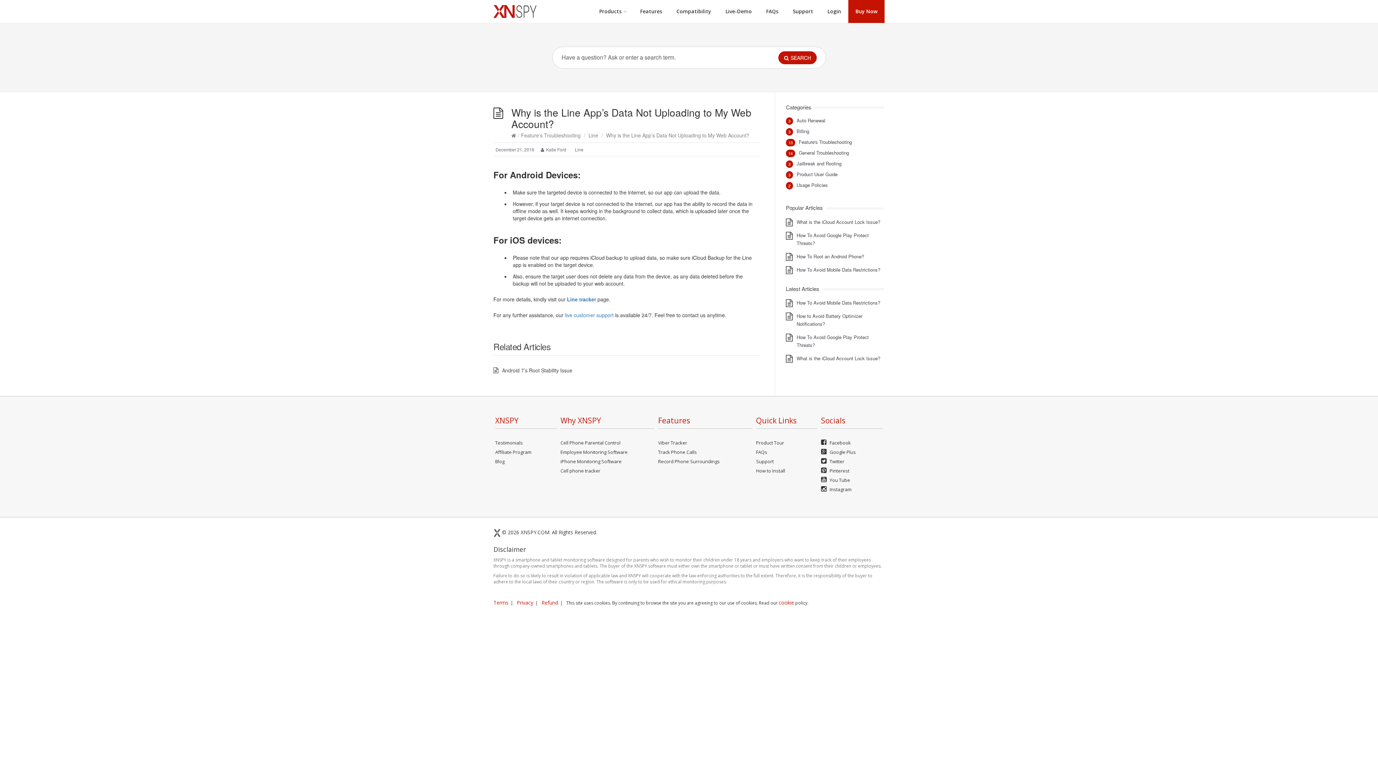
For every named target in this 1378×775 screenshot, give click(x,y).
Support (803, 11)
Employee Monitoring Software (594, 452)
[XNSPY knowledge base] (514, 11)
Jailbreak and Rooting (819, 163)
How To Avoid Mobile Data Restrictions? (838, 269)
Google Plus (842, 452)
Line (593, 135)
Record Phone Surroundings (689, 461)
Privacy (525, 602)
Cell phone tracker (580, 471)
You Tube (839, 480)
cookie (786, 602)
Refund (550, 602)
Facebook (840, 443)
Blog (500, 461)
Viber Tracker (672, 443)
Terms (500, 602)
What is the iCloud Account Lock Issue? (838, 222)
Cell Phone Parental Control (590, 443)
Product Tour (770, 443)
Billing (803, 131)
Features (651, 11)
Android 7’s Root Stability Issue (537, 370)
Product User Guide (817, 174)
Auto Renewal (811, 120)
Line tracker (581, 299)
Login (834, 11)
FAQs (772, 11)
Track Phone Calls (677, 452)
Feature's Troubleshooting (551, 135)
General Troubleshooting (824, 152)
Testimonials (509, 443)
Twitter (836, 461)
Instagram (840, 489)
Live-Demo (739, 11)
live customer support (589, 315)
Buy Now (866, 11)
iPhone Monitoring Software (591, 461)
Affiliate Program (513, 452)
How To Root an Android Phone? (830, 256)
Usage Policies (812, 185)
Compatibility (693, 11)
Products (610, 11)
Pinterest (839, 471)
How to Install (770, 471)
